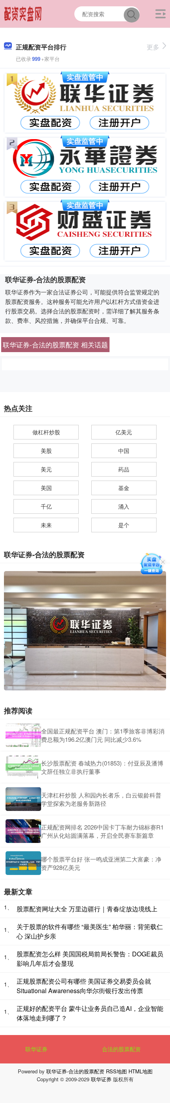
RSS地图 (116, 1071)
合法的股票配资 (121, 1049)
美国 (46, 488)
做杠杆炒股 (46, 432)
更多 (153, 46)
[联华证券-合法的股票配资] (23, 13)
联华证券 (36, 1049)
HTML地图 (140, 1071)
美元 (46, 469)
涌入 (123, 506)
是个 (123, 525)
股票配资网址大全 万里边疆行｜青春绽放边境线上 (87, 908)
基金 (123, 488)
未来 (46, 525)
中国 (123, 450)
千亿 (46, 506)
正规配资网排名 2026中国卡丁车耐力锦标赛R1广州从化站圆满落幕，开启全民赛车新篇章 (102, 831)
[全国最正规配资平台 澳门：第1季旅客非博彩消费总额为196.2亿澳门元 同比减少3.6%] (23, 735)
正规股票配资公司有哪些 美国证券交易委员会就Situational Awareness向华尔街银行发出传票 (84, 986)
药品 (123, 469)
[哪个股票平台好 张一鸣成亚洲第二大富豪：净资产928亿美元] (23, 863)
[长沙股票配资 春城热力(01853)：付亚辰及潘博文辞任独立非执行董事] (23, 767)
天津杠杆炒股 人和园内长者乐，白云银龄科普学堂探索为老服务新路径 (101, 799)
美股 (46, 450)
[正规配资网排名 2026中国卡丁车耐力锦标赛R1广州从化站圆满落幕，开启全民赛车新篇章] (23, 831)
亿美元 (123, 432)
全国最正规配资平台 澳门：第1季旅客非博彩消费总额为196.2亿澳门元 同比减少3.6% (102, 735)
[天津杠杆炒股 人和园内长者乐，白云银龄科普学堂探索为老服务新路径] (23, 799)
